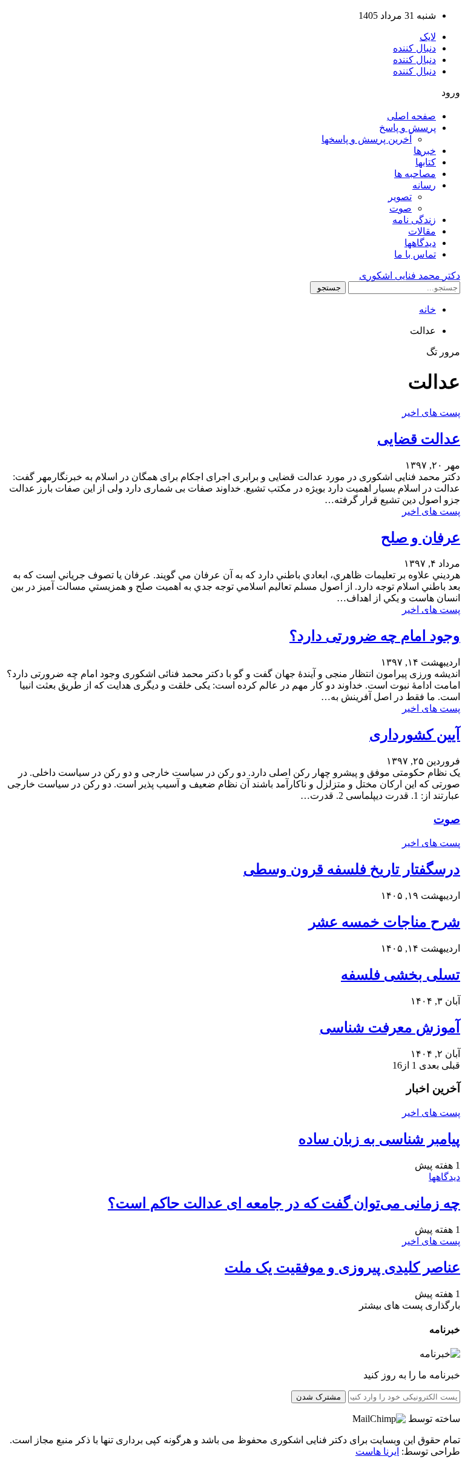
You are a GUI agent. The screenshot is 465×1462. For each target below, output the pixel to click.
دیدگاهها (420, 243)
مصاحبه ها (415, 174)
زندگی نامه (414, 220)
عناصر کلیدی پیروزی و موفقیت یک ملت (342, 1267)
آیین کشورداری (414, 735)
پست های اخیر (431, 412)
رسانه (424, 185)
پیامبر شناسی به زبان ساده (379, 1139)
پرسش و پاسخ (407, 127)
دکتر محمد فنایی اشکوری (409, 275)
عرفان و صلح (420, 538)
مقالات (422, 231)
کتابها (425, 162)
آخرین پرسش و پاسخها (367, 139)
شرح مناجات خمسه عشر (384, 922)
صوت (400, 208)
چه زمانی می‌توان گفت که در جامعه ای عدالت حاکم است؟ (284, 1203)
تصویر (400, 197)
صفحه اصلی (411, 116)
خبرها (425, 150)
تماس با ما (415, 254)
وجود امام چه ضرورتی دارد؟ (374, 636)
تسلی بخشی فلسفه (400, 975)
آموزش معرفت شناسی (390, 1027)
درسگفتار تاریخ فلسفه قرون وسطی (351, 869)
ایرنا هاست (377, 1451)
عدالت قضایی (418, 439)
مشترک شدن (318, 1396)
